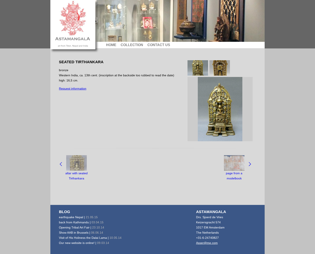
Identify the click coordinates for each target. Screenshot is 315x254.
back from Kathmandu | (81, 222)
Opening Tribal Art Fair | (81, 227)
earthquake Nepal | (78, 217)
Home (111, 45)
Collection (132, 45)
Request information (72, 88)
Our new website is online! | (84, 243)
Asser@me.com (207, 243)
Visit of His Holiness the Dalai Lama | (90, 237)
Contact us (158, 45)
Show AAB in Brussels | (81, 232)
